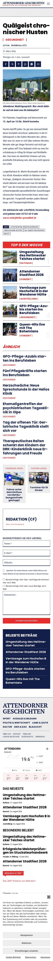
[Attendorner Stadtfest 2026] (10, 275)
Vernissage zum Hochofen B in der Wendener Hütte (33, 291)
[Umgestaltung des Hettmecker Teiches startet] (10, 256)
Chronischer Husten (13, 230)
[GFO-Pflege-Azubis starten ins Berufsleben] (10, 310)
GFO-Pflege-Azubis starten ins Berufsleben (33, 309)
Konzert (25, 279)
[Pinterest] (18, 64)
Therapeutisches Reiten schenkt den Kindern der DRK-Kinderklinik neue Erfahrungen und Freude (25, 447)
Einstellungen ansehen (26, 950)
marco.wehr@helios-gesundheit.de (19, 217)
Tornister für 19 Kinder (39, 489)
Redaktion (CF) (19, 45)
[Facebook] (5, 64)
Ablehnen (26, 943)
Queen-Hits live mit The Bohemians (23, 681)
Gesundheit (27, 317)
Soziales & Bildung (10, 856)
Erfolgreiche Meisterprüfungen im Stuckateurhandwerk (25, 851)
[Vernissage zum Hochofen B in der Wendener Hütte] (10, 292)
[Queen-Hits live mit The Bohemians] (10, 329)
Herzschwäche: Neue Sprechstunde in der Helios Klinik (26, 389)
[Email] (38, 64)
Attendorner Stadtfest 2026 (31, 273)
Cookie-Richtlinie (13, 957)
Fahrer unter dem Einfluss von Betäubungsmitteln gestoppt (14, 495)
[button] (48, 897)
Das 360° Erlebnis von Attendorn (19, 881)
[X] (12, 64)
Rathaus (26, 263)
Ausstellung (28, 299)
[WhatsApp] (25, 64)
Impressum (45, 957)
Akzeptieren (26, 935)
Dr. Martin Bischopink (34, 230)
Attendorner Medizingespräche (24, 227)
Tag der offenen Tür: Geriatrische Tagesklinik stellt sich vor (26, 426)
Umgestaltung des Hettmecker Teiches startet (32, 255)
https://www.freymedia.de (15, 524)
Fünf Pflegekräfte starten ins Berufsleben (25, 372)
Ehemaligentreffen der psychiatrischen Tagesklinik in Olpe (26, 407)
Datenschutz (30, 957)
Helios (7, 234)
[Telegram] (31, 64)
